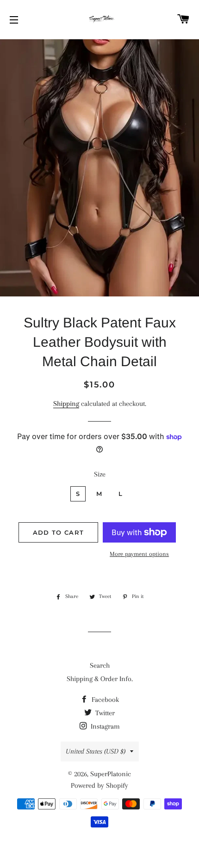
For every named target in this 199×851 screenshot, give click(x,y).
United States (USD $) (95, 751)
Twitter (104, 713)
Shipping (66, 403)
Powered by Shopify (99, 785)
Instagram (104, 726)
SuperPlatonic (110, 774)
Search (100, 665)
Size (100, 474)
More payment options (139, 553)
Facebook (104, 699)
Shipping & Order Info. (100, 679)
